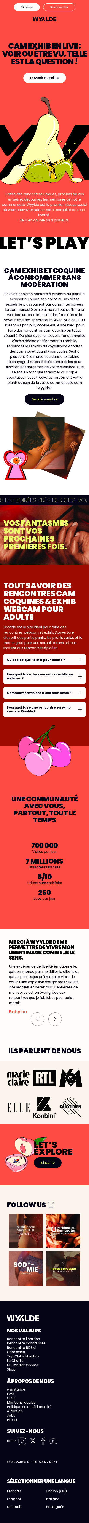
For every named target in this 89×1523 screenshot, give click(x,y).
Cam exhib (16, 1351)
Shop (11, 1369)
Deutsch (14, 1507)
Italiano (53, 1499)
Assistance (16, 1389)
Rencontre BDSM (21, 1347)
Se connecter (59, 7)
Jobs (11, 1415)
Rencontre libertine (23, 1338)
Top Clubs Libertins (23, 1356)
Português (55, 1507)
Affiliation (15, 1411)
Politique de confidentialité (29, 1406)
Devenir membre (44, 77)
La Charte (15, 1360)
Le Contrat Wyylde (22, 1365)
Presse (12, 1419)
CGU (11, 1398)
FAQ (10, 1393)
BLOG (11, 1441)
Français (14, 1491)
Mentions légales (21, 1402)
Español (14, 1499)
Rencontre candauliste (26, 1343)
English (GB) (56, 1491)
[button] (37, 1019)
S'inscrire (27, 7)
